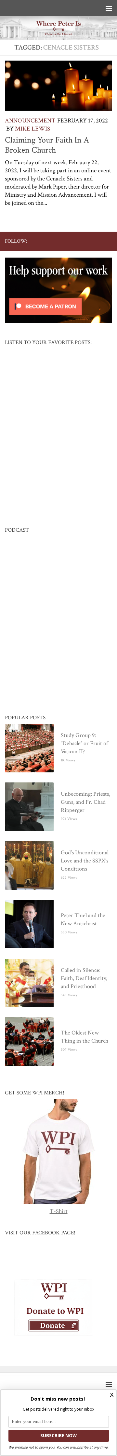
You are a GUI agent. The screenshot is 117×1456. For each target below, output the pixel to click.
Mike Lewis (32, 129)
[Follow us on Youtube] (77, 241)
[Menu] (109, 8)
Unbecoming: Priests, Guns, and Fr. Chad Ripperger (85, 802)
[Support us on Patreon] (108, 241)
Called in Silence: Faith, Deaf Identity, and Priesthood (84, 978)
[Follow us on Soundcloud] (98, 241)
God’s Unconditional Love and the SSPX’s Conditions (85, 861)
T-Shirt (59, 1211)
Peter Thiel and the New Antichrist (83, 920)
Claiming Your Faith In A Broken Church (47, 145)
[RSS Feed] (87, 241)
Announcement (30, 121)
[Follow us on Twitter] (67, 241)
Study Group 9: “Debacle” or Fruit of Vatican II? (84, 744)
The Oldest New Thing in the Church (84, 1037)
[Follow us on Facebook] (56, 241)
